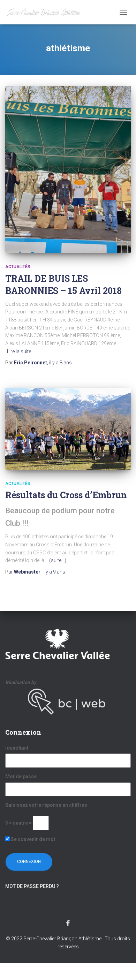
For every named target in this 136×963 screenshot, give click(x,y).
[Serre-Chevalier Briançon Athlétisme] (45, 12)
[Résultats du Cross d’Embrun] (68, 429)
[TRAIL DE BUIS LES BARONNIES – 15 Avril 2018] (68, 169)
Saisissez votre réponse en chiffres (46, 805)
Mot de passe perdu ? (32, 886)
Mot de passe (21, 776)
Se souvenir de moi (32, 839)
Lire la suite (19, 351)
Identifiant (17, 748)
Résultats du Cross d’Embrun (66, 495)
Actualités (17, 266)
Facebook (68, 923)
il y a (60, 362)
